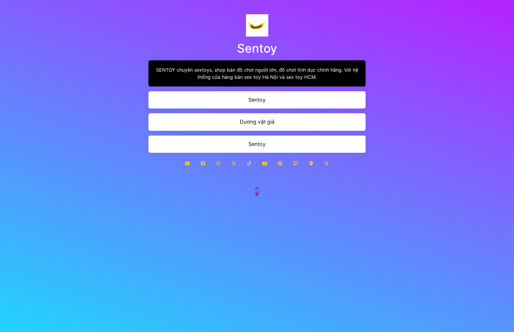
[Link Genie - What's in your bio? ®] (257, 190)
